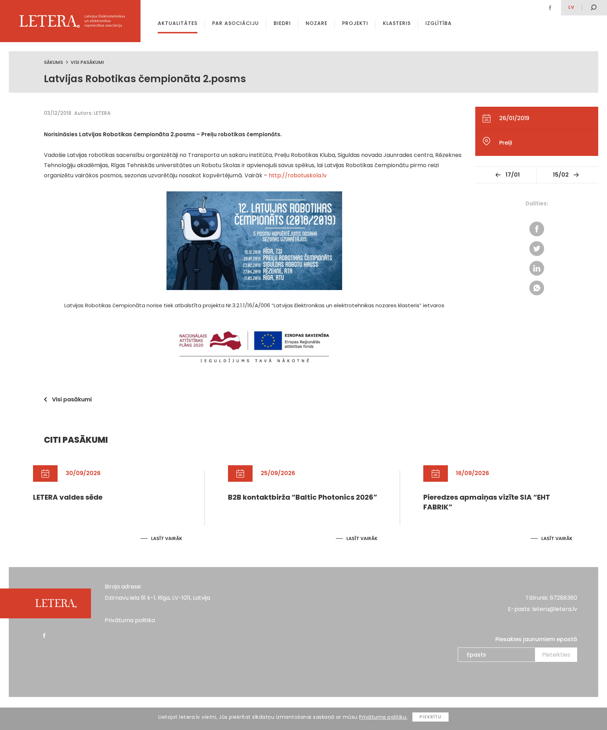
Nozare (316, 23)
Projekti (355, 23)
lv (571, 7)
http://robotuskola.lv (298, 175)
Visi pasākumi (87, 62)
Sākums (53, 62)
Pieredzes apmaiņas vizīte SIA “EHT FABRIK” (486, 502)
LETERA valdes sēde (68, 497)
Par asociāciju (235, 23)
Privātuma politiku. (383, 717)
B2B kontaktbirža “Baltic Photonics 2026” (302, 497)
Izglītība (438, 23)
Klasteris (397, 23)
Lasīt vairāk (166, 538)
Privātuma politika (130, 620)
